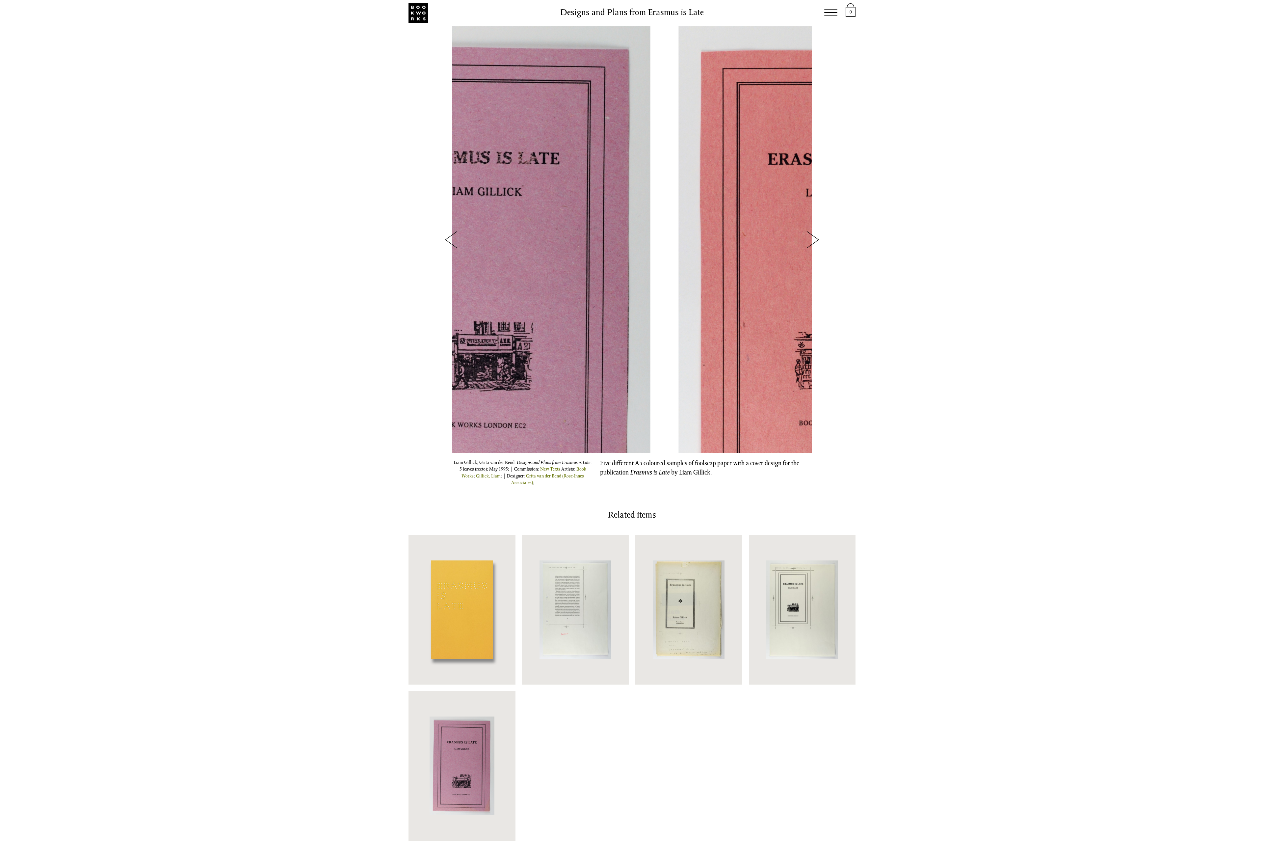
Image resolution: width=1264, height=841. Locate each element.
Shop (543, 13)
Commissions (645, 13)
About (768, 13)
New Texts (550, 469)
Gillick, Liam (488, 476)
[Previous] (451, 240)
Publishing (503, 13)
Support (732, 13)
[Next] (813, 240)
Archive (694, 13)
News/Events (587, 13)
